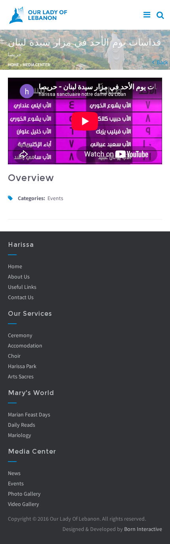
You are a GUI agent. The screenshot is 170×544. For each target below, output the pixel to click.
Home (13, 64)
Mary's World (31, 393)
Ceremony (20, 335)
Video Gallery (23, 504)
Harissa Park (22, 366)
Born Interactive (143, 529)
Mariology (19, 435)
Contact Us (21, 297)
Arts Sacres (21, 376)
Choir (14, 355)
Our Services (30, 313)
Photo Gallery (24, 493)
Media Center (36, 64)
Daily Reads (21, 424)
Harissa (21, 244)
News (14, 473)
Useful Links (22, 286)
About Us (19, 276)
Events (16, 483)
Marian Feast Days (29, 414)
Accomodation (25, 345)
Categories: (31, 198)
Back (162, 62)
